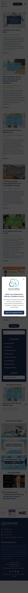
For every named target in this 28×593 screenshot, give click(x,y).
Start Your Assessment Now (14, 312)
